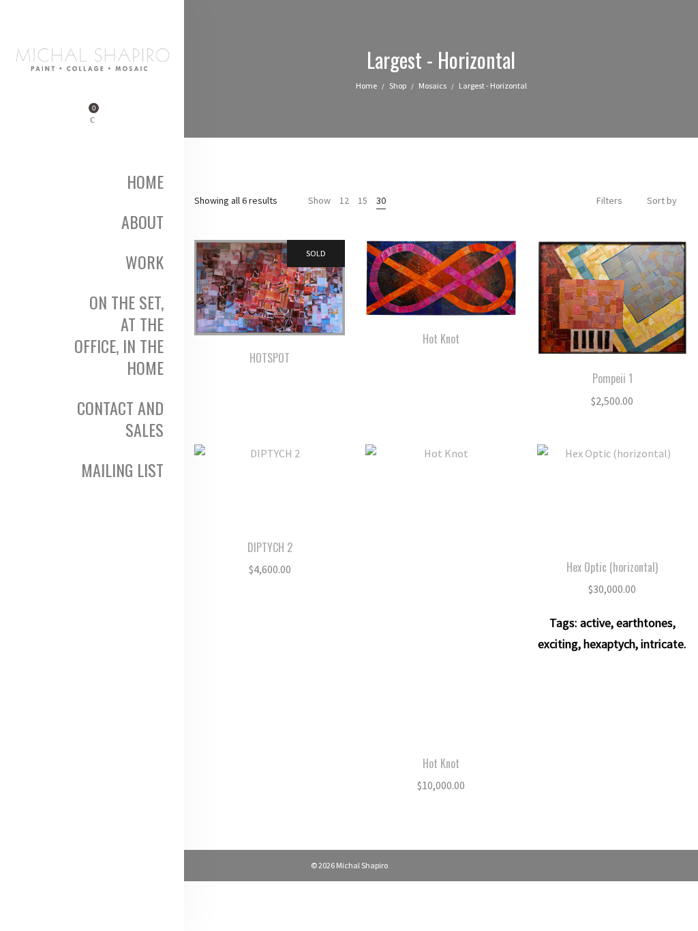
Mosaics (432, 85)
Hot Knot (441, 339)
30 (381, 200)
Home (366, 85)
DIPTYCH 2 (269, 547)
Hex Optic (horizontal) (612, 567)
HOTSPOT (269, 358)
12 (344, 200)
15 (362, 200)
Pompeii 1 (612, 378)
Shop (397, 85)
